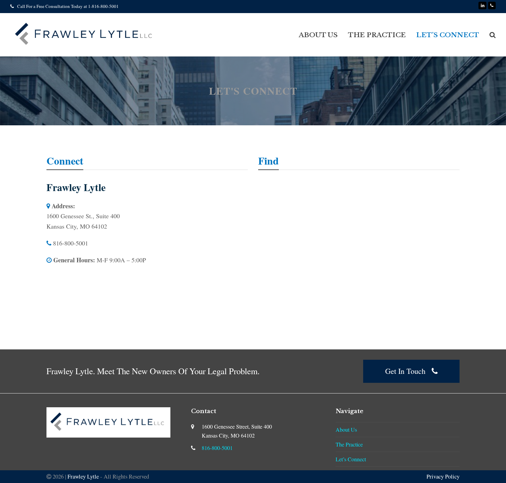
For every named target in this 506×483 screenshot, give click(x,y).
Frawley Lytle (83, 476)
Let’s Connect (351, 459)
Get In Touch (405, 371)
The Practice (349, 444)
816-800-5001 (217, 447)
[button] (492, 34)
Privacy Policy (443, 476)
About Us (346, 429)
